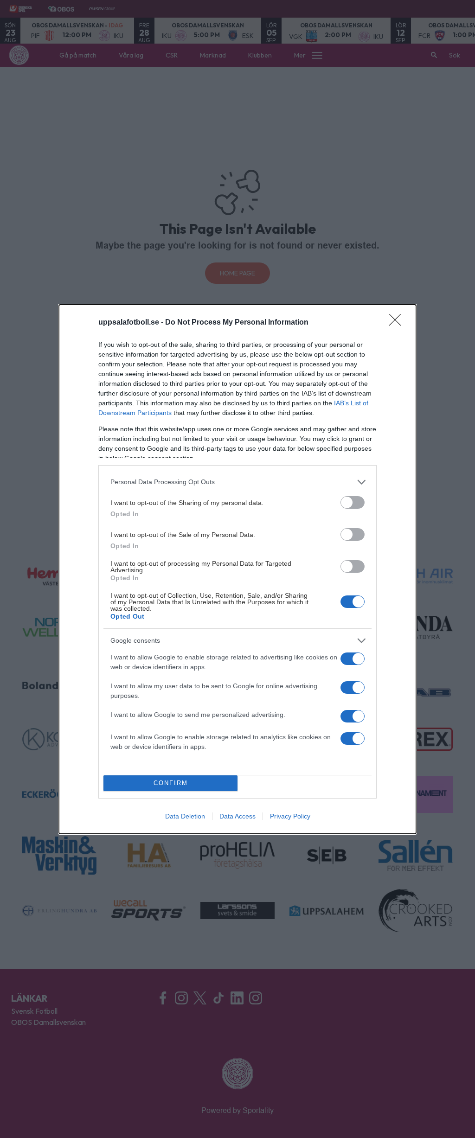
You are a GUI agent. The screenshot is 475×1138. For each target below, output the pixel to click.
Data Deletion (185, 816)
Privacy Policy (290, 816)
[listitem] (237, 482)
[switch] (352, 502)
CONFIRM (171, 783)
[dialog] (237, 569)
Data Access (237, 816)
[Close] (398, 323)
